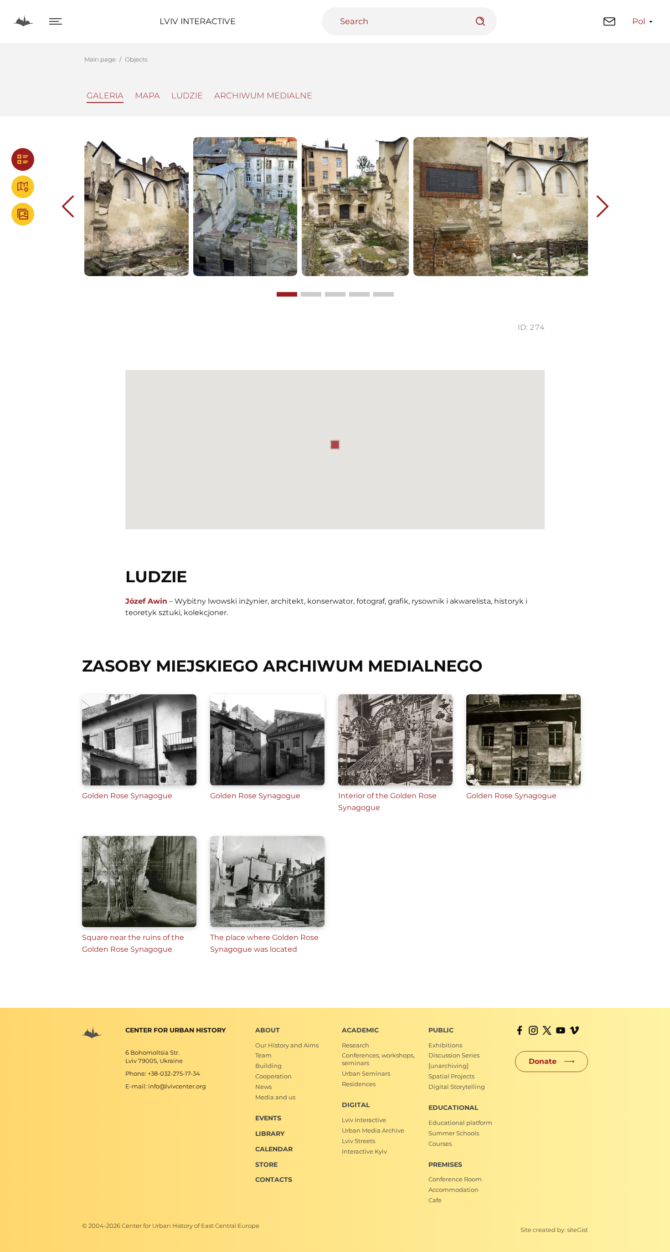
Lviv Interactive (198, 21)
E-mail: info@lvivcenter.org (165, 1086)
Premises (445, 1164)
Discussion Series (453, 1055)
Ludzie (187, 96)
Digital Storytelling (456, 1086)
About (267, 1030)
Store (266, 1164)
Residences (359, 1084)
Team (263, 1055)
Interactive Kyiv (364, 1151)
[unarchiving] (448, 1065)
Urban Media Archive (373, 1130)
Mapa (147, 96)
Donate (543, 1061)
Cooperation (273, 1076)
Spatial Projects (451, 1076)
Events (268, 1118)
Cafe (435, 1200)
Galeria (105, 96)
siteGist (577, 1229)
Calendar (274, 1149)
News (263, 1086)
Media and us (275, 1097)
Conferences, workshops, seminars (378, 1059)
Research (355, 1045)
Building (268, 1065)
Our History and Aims (287, 1045)
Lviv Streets (358, 1140)
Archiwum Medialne (263, 96)
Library (269, 1133)
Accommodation (453, 1189)
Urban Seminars (366, 1073)
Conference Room (455, 1179)
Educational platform (460, 1122)
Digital (356, 1105)
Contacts (273, 1179)
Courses (440, 1143)
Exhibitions (445, 1045)
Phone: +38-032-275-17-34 (162, 1073)
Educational (453, 1107)
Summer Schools (453, 1133)
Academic (360, 1030)
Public (441, 1030)
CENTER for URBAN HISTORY (175, 1030)
